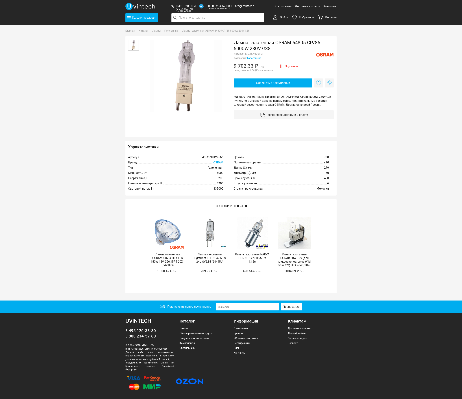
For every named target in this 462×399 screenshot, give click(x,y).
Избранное (306, 17)
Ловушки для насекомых (194, 338)
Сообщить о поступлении (273, 82)
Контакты (330, 6)
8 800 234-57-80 (219, 6)
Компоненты (187, 343)
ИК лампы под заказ (246, 338)
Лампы (184, 328)
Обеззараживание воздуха (196, 333)
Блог (236, 348)
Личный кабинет (298, 333)
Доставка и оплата (307, 6)
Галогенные (254, 58)
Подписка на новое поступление (189, 306)
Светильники (187, 348)
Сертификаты (242, 343)
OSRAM (218, 162)
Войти (283, 17)
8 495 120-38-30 (186, 6)
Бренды (238, 333)
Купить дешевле (264, 70)
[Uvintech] (140, 6)
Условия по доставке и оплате (287, 115)
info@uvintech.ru (244, 6)
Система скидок (297, 338)
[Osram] (325, 54)
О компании (283, 6)
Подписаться (291, 306)
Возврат (293, 343)
